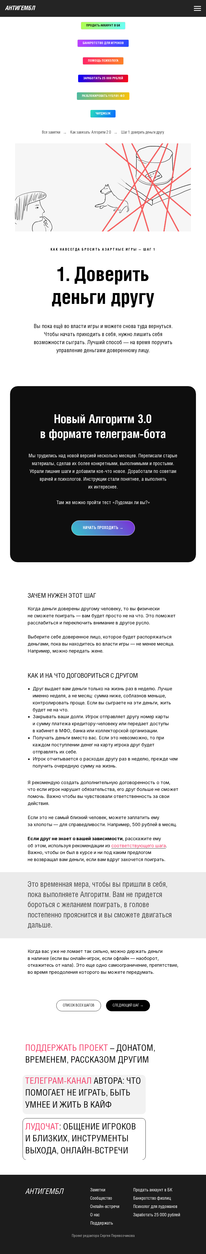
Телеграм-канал (58, 1081)
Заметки (97, 1190)
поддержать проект (66, 1048)
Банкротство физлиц (152, 1198)
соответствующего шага (138, 845)
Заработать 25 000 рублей (156, 1215)
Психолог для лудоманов (155, 1207)
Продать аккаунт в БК (152, 1190)
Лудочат (42, 1127)
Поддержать (101, 1223)
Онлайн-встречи (104, 1207)
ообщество (102, 1198)
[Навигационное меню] (197, 8)
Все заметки (51, 132)
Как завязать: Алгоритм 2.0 (90, 132)
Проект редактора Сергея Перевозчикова (103, 1236)
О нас (95, 1215)
